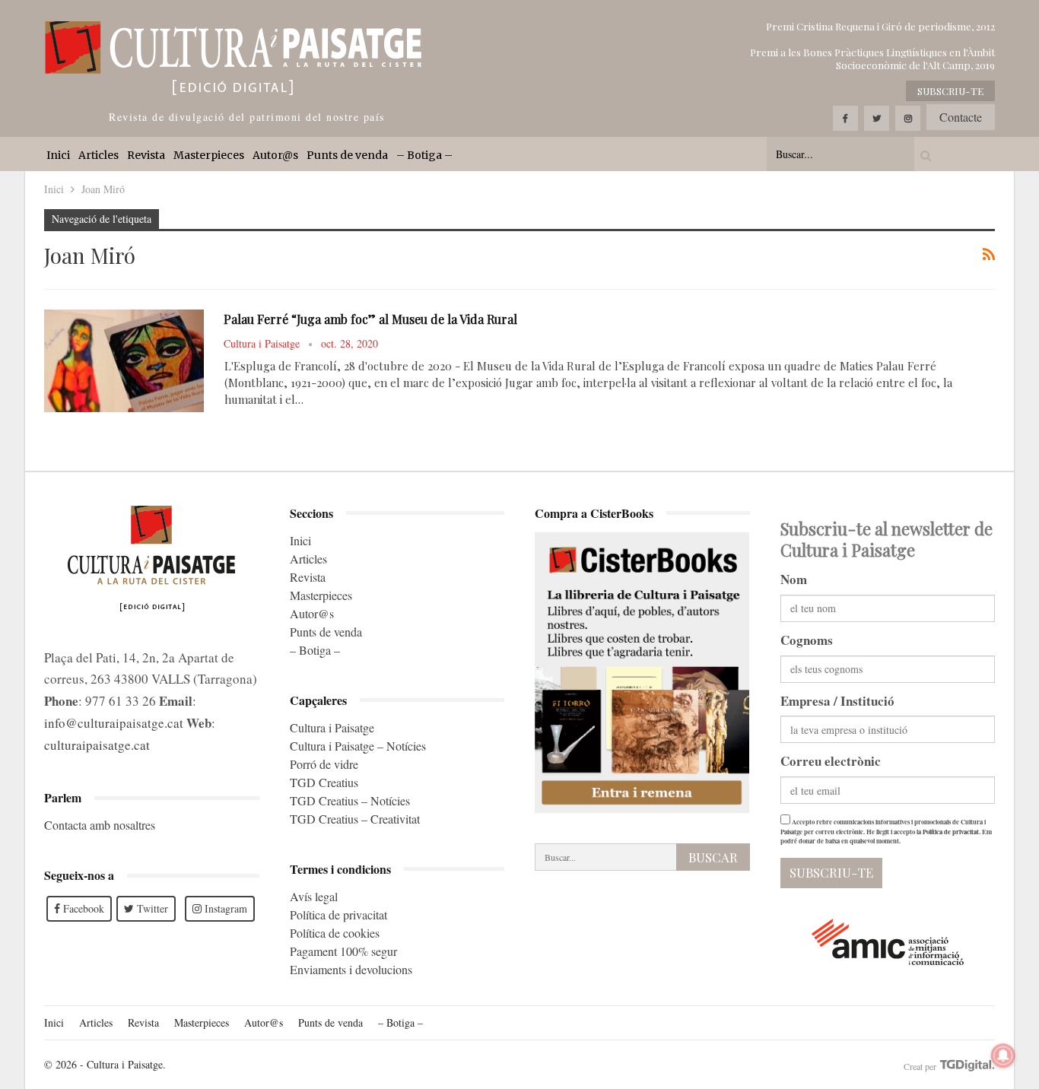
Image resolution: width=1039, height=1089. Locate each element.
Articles (98, 155)
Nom (793, 579)
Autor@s (275, 155)
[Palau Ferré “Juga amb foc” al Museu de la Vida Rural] (124, 360)
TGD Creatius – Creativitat (355, 819)
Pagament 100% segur (343, 951)
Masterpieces (208, 155)
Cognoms (806, 639)
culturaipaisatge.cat (97, 745)
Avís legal (314, 896)
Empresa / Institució (837, 700)
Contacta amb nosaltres (99, 825)
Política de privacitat (338, 914)
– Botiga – (424, 155)
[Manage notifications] (1003, 1055)
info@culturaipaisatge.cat (113, 723)
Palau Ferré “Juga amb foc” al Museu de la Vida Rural (370, 319)
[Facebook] (845, 118)
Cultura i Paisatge (332, 727)
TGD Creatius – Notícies (350, 800)
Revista (146, 155)
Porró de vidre (324, 764)
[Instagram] (907, 118)
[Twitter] (876, 118)
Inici (58, 155)
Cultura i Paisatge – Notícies (358, 746)
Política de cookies (335, 933)
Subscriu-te (950, 90)
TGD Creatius (324, 782)
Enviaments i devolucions (351, 969)
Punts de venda (347, 155)
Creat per (921, 1066)
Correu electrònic (830, 760)
